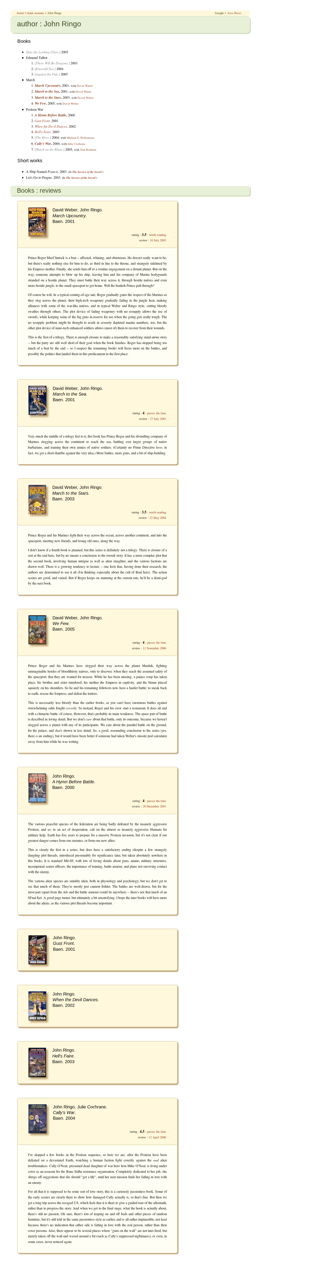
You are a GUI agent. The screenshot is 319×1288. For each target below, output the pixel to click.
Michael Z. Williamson (80, 138)
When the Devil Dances (51, 126)
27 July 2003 (158, 419)
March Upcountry (47, 85)
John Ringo (234, 13)
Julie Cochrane (76, 144)
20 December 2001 (154, 806)
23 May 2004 (158, 518)
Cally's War (43, 143)
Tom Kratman (88, 150)
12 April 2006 (157, 1137)
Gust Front (42, 120)
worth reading (157, 235)
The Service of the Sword (87, 172)
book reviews (35, 13)
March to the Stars (48, 97)
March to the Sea (47, 91)
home (20, 13)
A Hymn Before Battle (50, 115)
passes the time (156, 413)
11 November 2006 (154, 648)
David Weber (85, 86)
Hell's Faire (43, 131)
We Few (40, 103)
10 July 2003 (158, 240)
